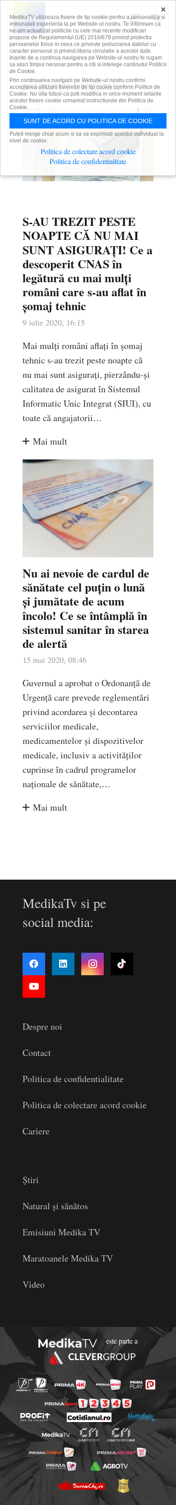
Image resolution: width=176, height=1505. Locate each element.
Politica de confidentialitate (73, 1079)
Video (34, 1284)
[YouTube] (34, 986)
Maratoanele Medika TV (68, 1258)
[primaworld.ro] (61, 1465)
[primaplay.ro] (143, 1384)
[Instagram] (92, 964)
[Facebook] (34, 964)
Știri (31, 1180)
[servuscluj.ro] (81, 1485)
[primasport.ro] (88, 1403)
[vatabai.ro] (123, 1485)
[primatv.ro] (24, 1384)
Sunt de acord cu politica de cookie (88, 120)
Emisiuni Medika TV (61, 1232)
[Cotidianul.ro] (89, 1417)
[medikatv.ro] (56, 1434)
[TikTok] (122, 964)
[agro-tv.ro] (109, 1465)
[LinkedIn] (63, 964)
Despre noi (42, 1026)
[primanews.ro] (108, 1384)
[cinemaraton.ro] (89, 1434)
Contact (37, 1052)
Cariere (36, 1131)
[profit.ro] (35, 1417)
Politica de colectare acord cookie (85, 1105)
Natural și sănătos (55, 1206)
